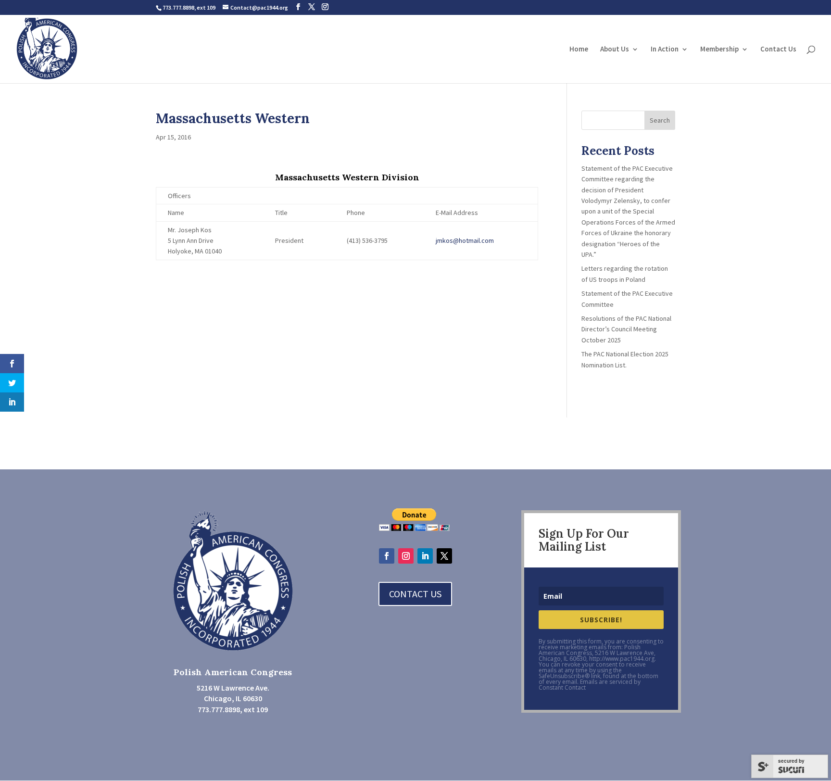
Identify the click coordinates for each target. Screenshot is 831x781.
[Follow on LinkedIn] (425, 556)
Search (660, 120)
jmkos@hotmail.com (465, 240)
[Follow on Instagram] (406, 556)
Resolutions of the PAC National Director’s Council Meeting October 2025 (627, 329)
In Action (665, 49)
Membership (719, 49)
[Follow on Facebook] (386, 556)
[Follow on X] (444, 556)
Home (578, 49)
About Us (614, 49)
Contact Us (778, 49)
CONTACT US (415, 594)
